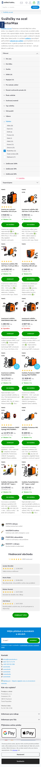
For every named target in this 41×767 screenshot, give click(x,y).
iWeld (10, 141)
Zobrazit (10, 279)
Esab (9, 129)
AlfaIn (10, 126)
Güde (9, 138)
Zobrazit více (21, 615)
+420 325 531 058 (9, 664)
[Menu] (38, 2)
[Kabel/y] (10, 197)
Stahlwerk (11, 157)
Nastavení (20, 754)
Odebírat (33, 640)
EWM (9, 132)
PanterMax (11, 151)
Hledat (35, 7)
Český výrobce (12, 154)
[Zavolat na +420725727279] (26, 2)
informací (14, 750)
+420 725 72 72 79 (9, 662)
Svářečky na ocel (6, 28)
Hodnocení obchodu (20, 554)
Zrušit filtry (22, 178)
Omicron (10, 148)
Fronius (10, 135)
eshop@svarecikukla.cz (10, 659)
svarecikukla (6, 667)
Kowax (10, 144)
